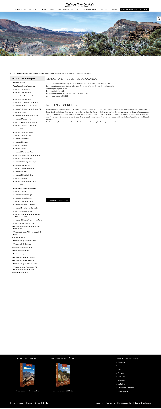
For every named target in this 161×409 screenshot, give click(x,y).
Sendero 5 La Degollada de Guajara (26, 102)
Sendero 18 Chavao (20, 145)
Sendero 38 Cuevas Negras (23, 211)
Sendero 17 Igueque (21, 142)
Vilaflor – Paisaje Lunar (20, 272)
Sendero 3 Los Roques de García (25, 96)
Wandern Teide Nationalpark (134, 10)
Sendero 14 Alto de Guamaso (23, 132)
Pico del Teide (47, 10)
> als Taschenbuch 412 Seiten (27, 391)
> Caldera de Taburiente (125, 388)
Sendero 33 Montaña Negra (23, 195)
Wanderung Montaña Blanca (22, 247)
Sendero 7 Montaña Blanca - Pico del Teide (28, 109)
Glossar (29, 403)
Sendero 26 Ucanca (20, 172)
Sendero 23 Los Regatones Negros (25, 162)
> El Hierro (120, 373)
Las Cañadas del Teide (68, 10)
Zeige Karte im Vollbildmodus (58, 200)
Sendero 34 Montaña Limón (23, 198)
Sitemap (20, 403)
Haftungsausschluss (124, 403)
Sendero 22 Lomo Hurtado (23, 158)
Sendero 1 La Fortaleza (22, 89)
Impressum (99, 403)
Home (12, 73)
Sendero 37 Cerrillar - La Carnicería (25, 208)
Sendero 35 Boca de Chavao (23, 201)
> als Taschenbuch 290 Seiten (63, 391)
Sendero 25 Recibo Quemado (24, 168)
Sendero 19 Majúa (20, 149)
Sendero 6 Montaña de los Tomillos (25, 106)
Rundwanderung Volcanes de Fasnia (25, 264)
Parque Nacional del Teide (24, 10)
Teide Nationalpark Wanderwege (52, 73)
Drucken (46, 403)
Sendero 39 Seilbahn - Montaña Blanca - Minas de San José (27, 216)
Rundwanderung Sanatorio (22, 254)
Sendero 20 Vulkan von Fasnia (24, 152)
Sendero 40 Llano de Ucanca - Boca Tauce (28, 220)
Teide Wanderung (19, 237)
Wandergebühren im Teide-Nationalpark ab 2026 (27, 233)
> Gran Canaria (122, 391)
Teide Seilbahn (89, 10)
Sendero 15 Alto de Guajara (23, 135)
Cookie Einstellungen (143, 403)
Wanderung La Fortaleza (21, 250)
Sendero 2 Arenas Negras (22, 92)
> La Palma (120, 384)
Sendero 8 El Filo (20, 112)
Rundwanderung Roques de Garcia (24, 241)
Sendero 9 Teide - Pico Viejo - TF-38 (26, 116)
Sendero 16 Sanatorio (21, 139)
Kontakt (37, 403)
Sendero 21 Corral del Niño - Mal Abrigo (27, 155)
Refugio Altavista (109, 10)
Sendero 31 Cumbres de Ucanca (25, 188)
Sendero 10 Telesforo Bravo (23, 119)
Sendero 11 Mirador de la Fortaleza (25, 122)
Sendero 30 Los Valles (21, 185)
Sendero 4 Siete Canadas (22, 99)
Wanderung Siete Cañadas (22, 244)
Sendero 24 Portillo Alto (22, 165)
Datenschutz (110, 403)
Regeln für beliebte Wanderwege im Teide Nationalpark (26, 228)
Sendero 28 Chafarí (20, 178)
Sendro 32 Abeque (20, 191)
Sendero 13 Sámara (20, 129)
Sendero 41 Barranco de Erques (24, 223)
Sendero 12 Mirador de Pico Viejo (25, 125)
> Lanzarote (120, 366)
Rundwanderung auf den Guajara (24, 257)
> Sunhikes (120, 362)
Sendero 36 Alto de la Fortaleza (24, 205)
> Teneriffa (120, 369)
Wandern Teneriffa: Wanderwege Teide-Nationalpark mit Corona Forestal (26, 268)
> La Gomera (121, 377)
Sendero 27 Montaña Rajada (23, 175)
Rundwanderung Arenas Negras (23, 260)
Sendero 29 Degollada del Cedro (25, 181)
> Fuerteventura (122, 380)
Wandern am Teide (19, 83)
